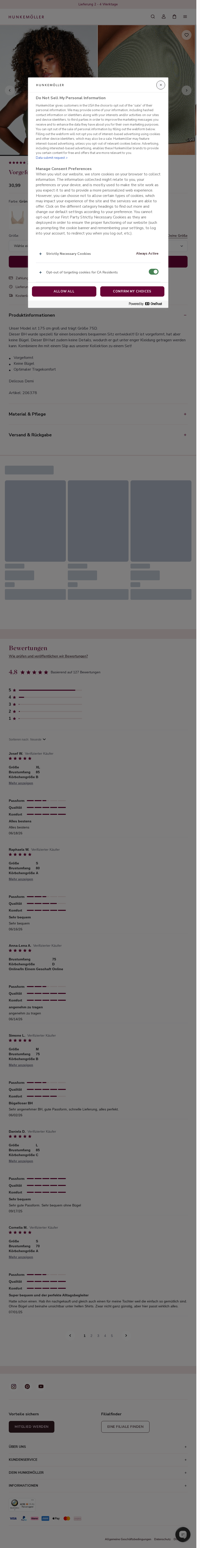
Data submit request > (52, 158)
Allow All (64, 291)
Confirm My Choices (132, 291)
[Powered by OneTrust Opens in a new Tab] (147, 304)
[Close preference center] (161, 85)
